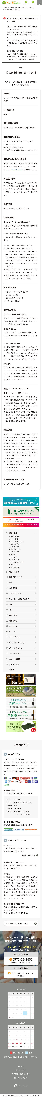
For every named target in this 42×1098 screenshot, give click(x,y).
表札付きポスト (14, 559)
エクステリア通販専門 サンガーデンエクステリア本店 (18, 7)
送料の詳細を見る (28, 855)
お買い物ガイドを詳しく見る (17, 923)
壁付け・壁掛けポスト (16, 541)
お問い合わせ (21, 1070)
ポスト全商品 (13, 539)
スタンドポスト (14, 552)
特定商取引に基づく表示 (21, 1074)
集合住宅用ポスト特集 (16, 562)
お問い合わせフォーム (22, 973)
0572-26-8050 (23, 959)
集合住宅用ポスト (15, 565)
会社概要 (21, 1066)
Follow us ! (23, 1086)
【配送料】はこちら (14, 169)
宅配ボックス (14, 572)
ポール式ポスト (14, 547)
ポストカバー (13, 557)
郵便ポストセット (15, 549)
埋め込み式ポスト (15, 544)
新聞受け (12, 554)
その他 (11, 669)
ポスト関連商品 (14, 567)
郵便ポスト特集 (14, 536)
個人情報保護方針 (21, 1078)
